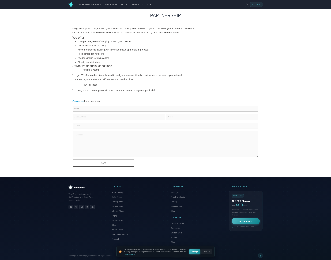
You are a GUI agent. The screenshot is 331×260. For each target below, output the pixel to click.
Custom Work (176, 233)
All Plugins (175, 192)
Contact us (78, 101)
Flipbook (115, 239)
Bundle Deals (176, 206)
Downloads (111, 4)
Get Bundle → (246, 221)
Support (136, 4)
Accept (195, 252)
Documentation (177, 223)
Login (257, 4)
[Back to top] (260, 256)
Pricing (124, 4)
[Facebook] (71, 207)
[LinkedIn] (87, 207)
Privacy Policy (129, 254)
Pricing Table (117, 202)
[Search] (247, 4)
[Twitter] (76, 207)
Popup (114, 216)
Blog (149, 4)
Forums (174, 237)
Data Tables (117, 197)
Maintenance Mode (120, 234)
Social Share (117, 230)
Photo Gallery (117, 192)
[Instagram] (81, 207)
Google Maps (117, 206)
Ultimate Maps (118, 211)
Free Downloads (178, 197)
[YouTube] (92, 207)
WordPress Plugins (89, 4)
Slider (114, 225)
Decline (206, 252)
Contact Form (117, 220)
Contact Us (175, 228)
